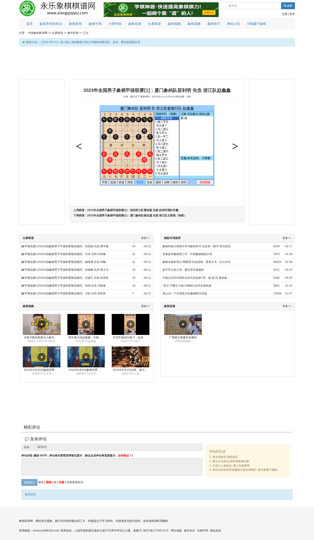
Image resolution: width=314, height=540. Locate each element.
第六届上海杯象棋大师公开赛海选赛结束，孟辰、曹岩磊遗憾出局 (100, 42)
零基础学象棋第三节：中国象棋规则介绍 (187, 254)
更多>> (145, 238)
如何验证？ (125, 455)
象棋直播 (194, 24)
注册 (284, 14)
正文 (86, 33)
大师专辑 (114, 24)
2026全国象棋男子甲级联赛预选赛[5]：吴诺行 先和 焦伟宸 (72, 277)
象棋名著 (134, 24)
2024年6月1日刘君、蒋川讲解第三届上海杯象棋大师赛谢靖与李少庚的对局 (131, 370)
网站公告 (233, 24)
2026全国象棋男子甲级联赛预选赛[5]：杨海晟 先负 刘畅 (71, 262)
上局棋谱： (125, 210)
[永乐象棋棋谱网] (60, 9)
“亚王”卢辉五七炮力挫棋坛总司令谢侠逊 (187, 285)
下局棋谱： (130, 215)
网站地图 (176, 530)
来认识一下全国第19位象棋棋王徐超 (185, 293)
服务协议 (189, 530)
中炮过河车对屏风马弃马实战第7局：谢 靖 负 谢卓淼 (195, 277)
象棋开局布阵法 (51, 24)
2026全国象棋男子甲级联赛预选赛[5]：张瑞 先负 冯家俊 (71, 285)
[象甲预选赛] (28, 246)
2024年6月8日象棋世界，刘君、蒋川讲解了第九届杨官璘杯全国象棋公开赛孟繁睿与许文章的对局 (87, 370)
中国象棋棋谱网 (37, 33)
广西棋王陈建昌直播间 (183, 337)
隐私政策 (215, 530)
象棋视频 (174, 24)
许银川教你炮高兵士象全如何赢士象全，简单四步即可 (42, 337)
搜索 (289, 5)
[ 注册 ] (61, 482)
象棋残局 (75, 24)
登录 (292, 14)
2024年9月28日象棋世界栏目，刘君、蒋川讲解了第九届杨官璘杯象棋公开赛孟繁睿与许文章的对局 (42, 370)
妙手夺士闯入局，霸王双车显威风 (183, 269)
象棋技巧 (213, 24)
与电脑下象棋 (256, 24)
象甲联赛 (73, 33)
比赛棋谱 (154, 24)
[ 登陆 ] (48, 482)
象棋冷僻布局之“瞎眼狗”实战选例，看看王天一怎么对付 (197, 262)
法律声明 (202, 530)
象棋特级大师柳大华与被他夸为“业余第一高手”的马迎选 (197, 246)
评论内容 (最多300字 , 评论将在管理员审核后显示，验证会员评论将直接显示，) (77, 455)
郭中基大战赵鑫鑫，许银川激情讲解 (87, 337)
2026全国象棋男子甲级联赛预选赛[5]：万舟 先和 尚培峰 (71, 254)
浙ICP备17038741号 (156, 530)
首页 (29, 24)
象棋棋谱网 (26, 521)
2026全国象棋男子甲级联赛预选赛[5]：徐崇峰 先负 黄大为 (72, 269)
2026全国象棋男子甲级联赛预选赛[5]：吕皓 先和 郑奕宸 (71, 293)
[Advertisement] (157, 62)
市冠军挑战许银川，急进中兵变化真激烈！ (131, 337)
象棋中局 (95, 24)
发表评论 (29, 482)
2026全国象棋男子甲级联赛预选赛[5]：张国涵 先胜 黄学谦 (72, 246)
